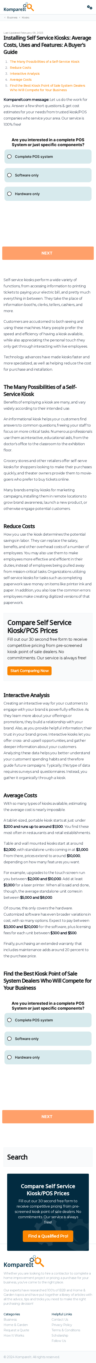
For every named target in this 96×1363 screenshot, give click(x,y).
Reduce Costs (20, 68)
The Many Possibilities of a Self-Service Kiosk (44, 62)
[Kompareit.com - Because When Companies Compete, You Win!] (43, 7)
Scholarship (60, 1336)
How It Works (14, 1336)
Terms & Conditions (66, 1330)
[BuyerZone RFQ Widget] (48, 202)
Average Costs (21, 80)
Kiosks (25, 17)
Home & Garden (16, 1325)
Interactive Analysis (25, 74)
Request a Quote (16, 1330)
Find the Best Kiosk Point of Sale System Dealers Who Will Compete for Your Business (48, 980)
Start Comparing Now (29, 671)
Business (12, 17)
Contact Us (60, 1320)
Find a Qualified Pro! (48, 1236)
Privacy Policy (62, 1325)
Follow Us (59, 1341)
